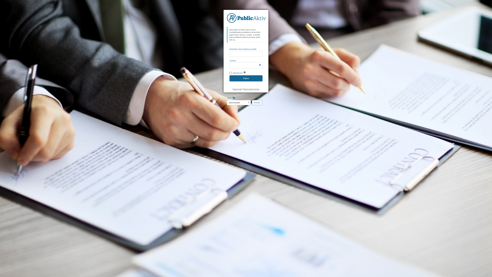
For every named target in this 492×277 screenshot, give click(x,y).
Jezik (229, 98)
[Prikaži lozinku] (260, 64)
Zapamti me (238, 73)
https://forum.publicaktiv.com (246, 18)
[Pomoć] (244, 72)
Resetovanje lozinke (251, 89)
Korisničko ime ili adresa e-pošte (242, 49)
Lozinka (232, 61)
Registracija (237, 89)
